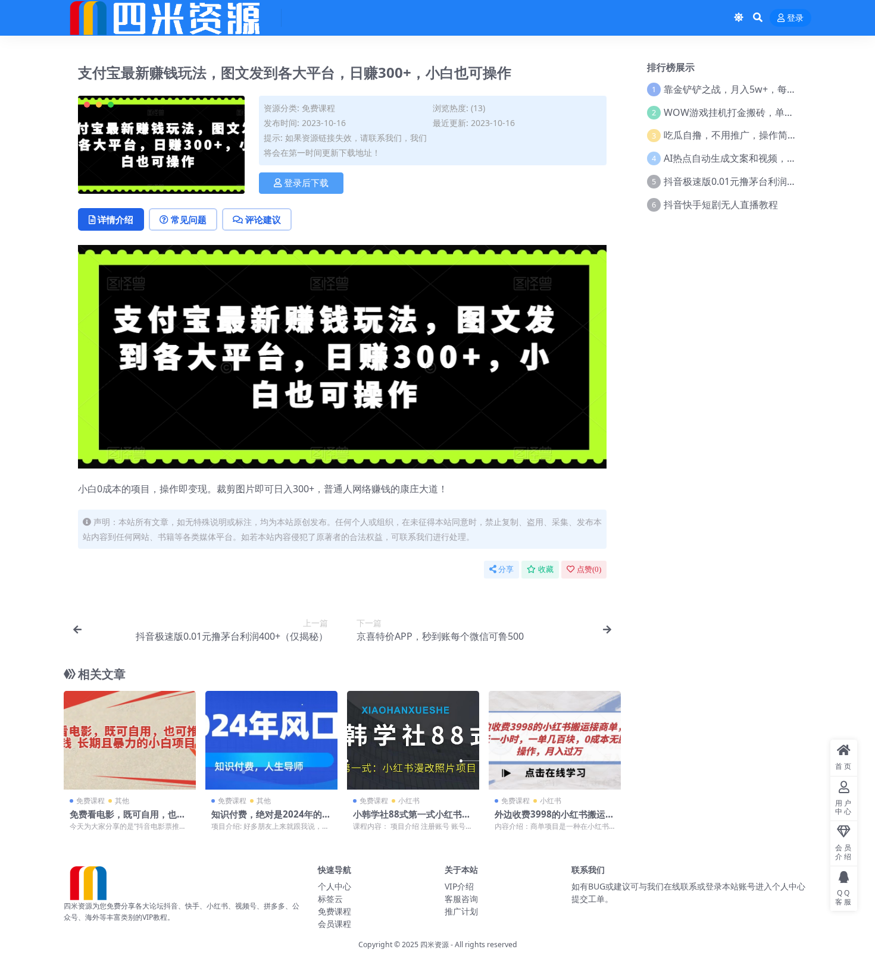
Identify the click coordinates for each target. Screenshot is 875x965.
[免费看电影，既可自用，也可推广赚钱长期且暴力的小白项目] (130, 740)
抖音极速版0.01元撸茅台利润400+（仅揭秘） (760, 181)
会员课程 (334, 923)
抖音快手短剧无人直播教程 (721, 204)
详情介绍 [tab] (115, 219)
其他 (122, 801)
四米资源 (434, 944)
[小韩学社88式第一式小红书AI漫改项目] (413, 740)
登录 (795, 18)
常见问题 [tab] (189, 219)
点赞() (589, 569)
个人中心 (334, 886)
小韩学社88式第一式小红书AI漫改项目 (412, 819)
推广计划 (461, 911)
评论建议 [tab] (263, 219)
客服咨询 (461, 898)
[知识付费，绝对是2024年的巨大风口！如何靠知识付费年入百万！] (271, 740)
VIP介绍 (459, 886)
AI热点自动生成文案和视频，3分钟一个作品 (756, 158)
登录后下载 (306, 183)
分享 (506, 569)
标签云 (330, 898)
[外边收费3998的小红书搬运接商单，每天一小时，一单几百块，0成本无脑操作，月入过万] (555, 740)
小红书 (409, 801)
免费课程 (318, 108)
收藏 (546, 569)
